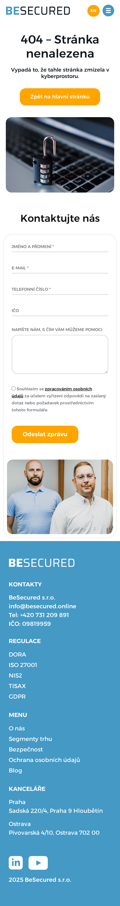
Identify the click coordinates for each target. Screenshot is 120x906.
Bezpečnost (26, 749)
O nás (17, 728)
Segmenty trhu (30, 739)
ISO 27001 (23, 665)
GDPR (17, 697)
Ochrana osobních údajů (44, 760)
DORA (17, 655)
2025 (16, 880)
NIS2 (15, 676)
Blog (15, 771)
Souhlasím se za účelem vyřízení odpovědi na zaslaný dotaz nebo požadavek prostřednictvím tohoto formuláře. (59, 400)
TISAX (17, 686)
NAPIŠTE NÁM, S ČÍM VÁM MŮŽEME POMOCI (57, 330)
